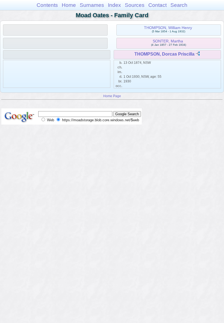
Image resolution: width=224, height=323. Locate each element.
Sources (135, 5)
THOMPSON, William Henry (168, 27)
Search (178, 5)
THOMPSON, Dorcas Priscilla (164, 54)
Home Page (112, 96)
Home (69, 5)
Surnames (92, 5)
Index (114, 5)
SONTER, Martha (168, 41)
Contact (157, 5)
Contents (47, 5)
